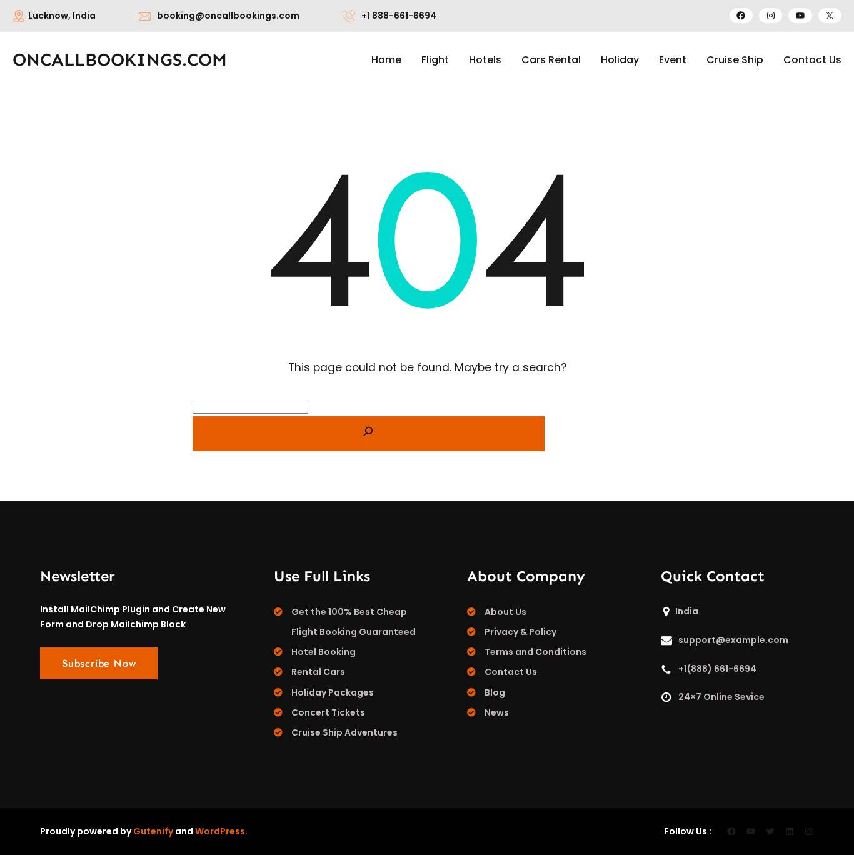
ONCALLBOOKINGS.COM (120, 60)
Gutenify (153, 831)
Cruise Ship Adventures (344, 732)
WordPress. (221, 831)
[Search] (369, 433)
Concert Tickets (328, 712)
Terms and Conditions (535, 652)
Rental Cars (318, 672)
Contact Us (511, 672)
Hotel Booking (323, 652)
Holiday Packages (332, 692)
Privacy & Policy (520, 632)
